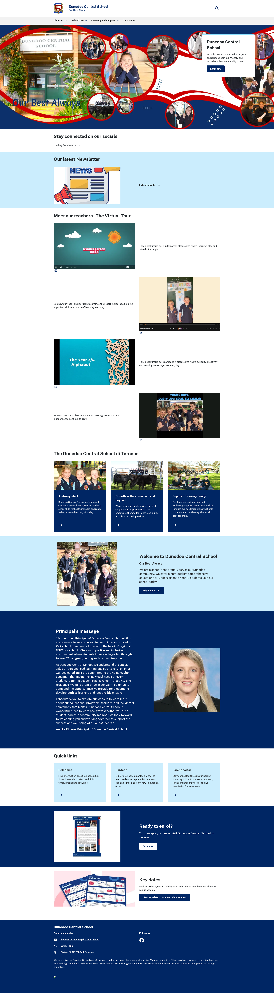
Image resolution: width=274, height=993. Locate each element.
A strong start (68, 496)
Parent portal (182, 770)
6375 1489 (67, 946)
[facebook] (141, 941)
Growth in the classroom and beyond (135, 498)
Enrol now (215, 68)
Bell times (65, 770)
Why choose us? (152, 590)
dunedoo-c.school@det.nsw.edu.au (80, 939)
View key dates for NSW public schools (165, 897)
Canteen (121, 770)
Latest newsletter (149, 185)
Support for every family (189, 496)
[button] (60, 21)
